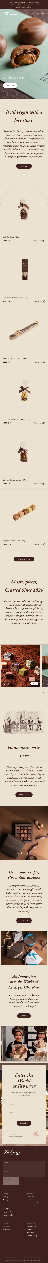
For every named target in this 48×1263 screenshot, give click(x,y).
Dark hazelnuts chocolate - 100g (15, 480)
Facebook (6, 1229)
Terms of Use (7, 1212)
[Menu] (43, 14)
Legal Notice (7, 1209)
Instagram (6, 1226)
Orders (29, 1229)
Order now (24, 920)
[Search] (32, 14)
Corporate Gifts (32, 1203)
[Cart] (37, 14)
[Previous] (6, 693)
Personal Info (31, 1226)
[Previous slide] (6, 91)
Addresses (30, 1232)
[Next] (42, 693)
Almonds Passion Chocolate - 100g (16, 419)
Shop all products (24, 559)
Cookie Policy (32, 1235)
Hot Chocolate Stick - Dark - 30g (15, 298)
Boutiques (6, 1200)
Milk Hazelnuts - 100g (11, 237)
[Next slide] (16, 91)
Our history (24, 166)
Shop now (10, 85)
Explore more (24, 795)
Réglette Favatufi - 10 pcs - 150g (15, 358)
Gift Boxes (30, 1200)
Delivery (6, 1203)
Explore (29, 1206)
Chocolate (30, 1197)
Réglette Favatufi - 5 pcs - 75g (14, 541)
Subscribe (24, 1123)
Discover (24, 1016)
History (5, 1197)
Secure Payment (9, 1206)
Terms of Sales (8, 1215)
